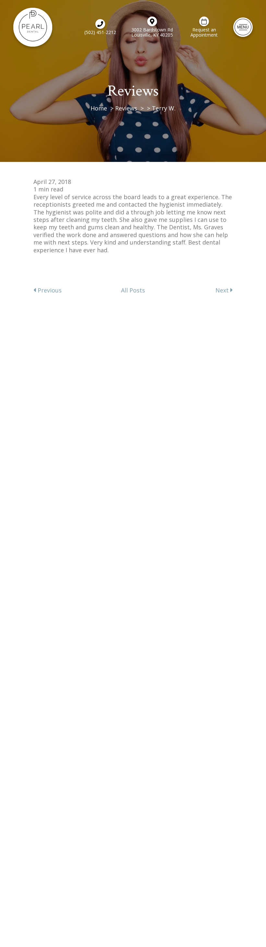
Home (99, 108)
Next (222, 290)
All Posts (133, 290)
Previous (49, 290)
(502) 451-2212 (100, 32)
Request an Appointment (204, 32)
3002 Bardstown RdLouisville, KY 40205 (152, 32)
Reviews (126, 108)
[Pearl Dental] (32, 27)
